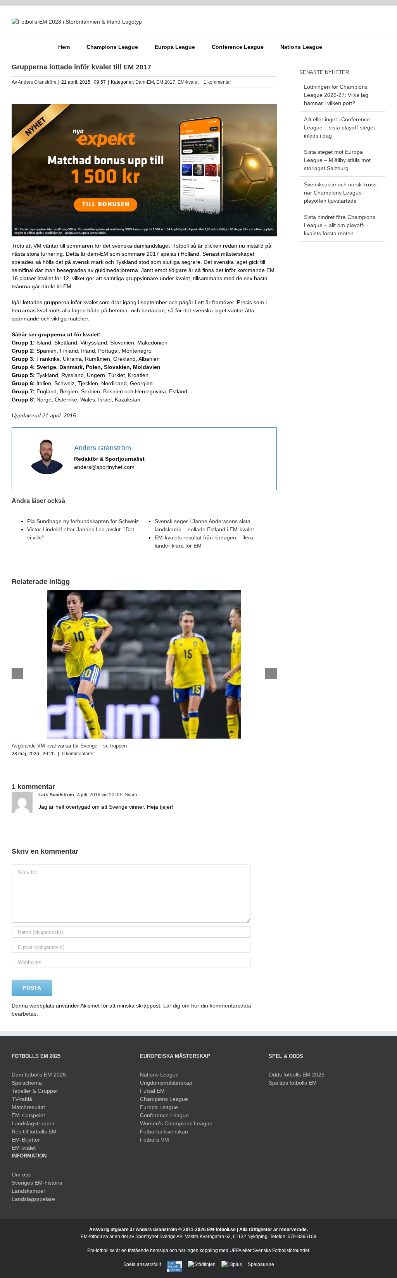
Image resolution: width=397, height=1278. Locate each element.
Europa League (159, 1107)
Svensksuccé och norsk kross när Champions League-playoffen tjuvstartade (340, 192)
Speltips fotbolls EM (293, 1083)
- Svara (129, 794)
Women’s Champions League (176, 1123)
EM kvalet (24, 1148)
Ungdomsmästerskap (166, 1083)
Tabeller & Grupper (35, 1091)
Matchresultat (28, 1107)
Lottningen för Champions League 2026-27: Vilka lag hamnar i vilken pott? (336, 95)
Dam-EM (144, 82)
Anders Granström (37, 82)
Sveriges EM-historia (37, 1183)
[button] (334, 46)
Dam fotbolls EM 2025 (39, 1074)
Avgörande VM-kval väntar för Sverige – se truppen (69, 746)
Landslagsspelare (33, 1199)
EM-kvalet (188, 82)
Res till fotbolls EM (34, 1131)
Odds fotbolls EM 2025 (297, 1074)
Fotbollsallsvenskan (164, 1131)
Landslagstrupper (33, 1123)
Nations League (159, 1074)
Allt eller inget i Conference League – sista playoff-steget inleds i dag (339, 127)
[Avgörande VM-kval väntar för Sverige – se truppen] (144, 593)
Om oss (21, 1174)
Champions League (164, 1099)
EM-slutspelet (28, 1115)
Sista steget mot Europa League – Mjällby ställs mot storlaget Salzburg (337, 160)
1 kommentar (217, 82)
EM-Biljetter (26, 1140)
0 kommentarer (78, 753)
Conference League (164, 1115)
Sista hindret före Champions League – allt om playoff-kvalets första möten (339, 225)
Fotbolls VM (154, 1140)
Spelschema (27, 1083)
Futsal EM (152, 1091)
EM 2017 (165, 82)
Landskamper (28, 1191)
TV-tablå (22, 1099)
